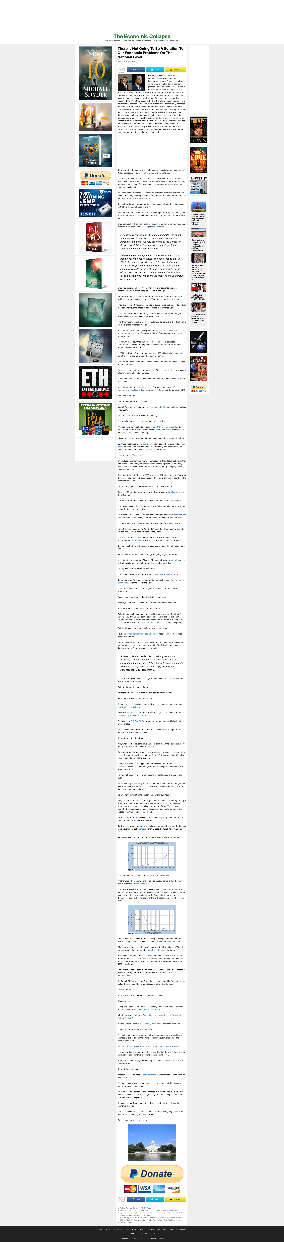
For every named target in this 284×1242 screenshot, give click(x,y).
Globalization (150, 1213)
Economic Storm (129, 1213)
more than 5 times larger (163, 427)
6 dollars (175, 492)
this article (169, 973)
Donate (126, 1229)
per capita (143, 829)
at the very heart (149, 1024)
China (143, 444)
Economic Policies (167, 1210)
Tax (134, 1215)
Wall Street (147, 1215)
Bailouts (123, 1210)
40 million (175, 560)
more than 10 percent (156, 950)
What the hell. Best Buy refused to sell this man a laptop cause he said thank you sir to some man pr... (198, 272)
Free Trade (140, 1213)
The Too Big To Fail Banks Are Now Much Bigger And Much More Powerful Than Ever (151, 1218)
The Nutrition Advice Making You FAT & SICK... (198, 297)
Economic (142, 1210)
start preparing (149, 1075)
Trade (149, 1208)
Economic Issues (153, 1210)
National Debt (173, 1213)
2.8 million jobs (137, 540)
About (134, 1229)
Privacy (141, 1229)
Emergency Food (153, 1229)
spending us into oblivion (129, 707)
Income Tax (160, 1213)
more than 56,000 (157, 407)
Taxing (139, 1215)
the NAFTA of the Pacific (153, 622)
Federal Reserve (140, 884)
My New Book (101, 1229)
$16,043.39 (136, 721)
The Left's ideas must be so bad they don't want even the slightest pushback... (198, 220)
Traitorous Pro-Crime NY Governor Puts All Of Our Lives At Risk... (198, 318)
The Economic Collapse (142, 36)
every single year (162, 574)
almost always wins (141, 198)
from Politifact (157, 227)
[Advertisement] (142, 17)
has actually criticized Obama (142, 634)
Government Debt (139, 1208)
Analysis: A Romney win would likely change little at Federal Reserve (148, 1046)
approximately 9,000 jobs (129, 333)
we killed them (138, 421)
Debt (136, 1210)
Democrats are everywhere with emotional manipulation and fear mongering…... (198, 245)
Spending (129, 1215)
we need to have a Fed (149, 1009)
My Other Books (115, 1229)
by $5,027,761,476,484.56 (138, 715)
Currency (130, 1210)
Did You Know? (168, 1229)
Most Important (182, 1229)
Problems (121, 1215)
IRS (166, 1213)
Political (182, 1213)
